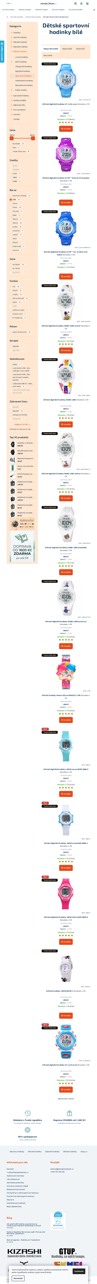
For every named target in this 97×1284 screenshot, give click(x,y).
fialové (17, 242)
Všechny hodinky (17, 1151)
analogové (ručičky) (21, 415)
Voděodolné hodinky (24, 80)
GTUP (16, 173)
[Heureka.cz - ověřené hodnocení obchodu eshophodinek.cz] (58, 1220)
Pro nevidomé (19, 110)
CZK (8, 3)
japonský (17, 350)
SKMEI (16, 181)
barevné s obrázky (21, 196)
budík (16, 306)
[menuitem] (8, 9)
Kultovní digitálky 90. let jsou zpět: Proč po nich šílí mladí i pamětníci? (26, 1232)
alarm (16, 302)
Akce (16, 147)
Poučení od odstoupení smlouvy (21, 1196)
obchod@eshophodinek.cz (62, 1169)
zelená (17, 235)
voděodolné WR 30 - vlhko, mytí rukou (23, 385)
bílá (16, 199)
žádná (16, 364)
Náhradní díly (19, 105)
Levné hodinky (21, 57)
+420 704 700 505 (57, 1172)
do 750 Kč (18, 268)
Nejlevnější (67, 48)
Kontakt (10, 1169)
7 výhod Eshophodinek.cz (18, 1172)
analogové (18, 419)
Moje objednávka (14, 1206)
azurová (17, 250)
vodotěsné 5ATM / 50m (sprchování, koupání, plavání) (21, 377)
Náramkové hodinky (24, 85)
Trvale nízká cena (21, 151)
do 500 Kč (18, 264)
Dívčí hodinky (21, 62)
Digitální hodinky (22, 71)
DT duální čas (19, 318)
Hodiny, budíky (19, 100)
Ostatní (16, 114)
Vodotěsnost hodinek (16, 1203)
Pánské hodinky (20, 42)
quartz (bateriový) (21, 332)
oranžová (18, 231)
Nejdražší (80, 48)
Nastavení (18, 1278)
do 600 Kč (18, 272)
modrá (17, 227)
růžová (17, 223)
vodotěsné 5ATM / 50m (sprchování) (21, 391)
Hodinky (17, 32)
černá (17, 207)
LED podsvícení (20, 298)
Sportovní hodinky (23, 76)
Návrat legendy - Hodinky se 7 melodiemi (23, 1240)
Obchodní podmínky (15, 1182)
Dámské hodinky (20, 46)
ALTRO (16, 166)
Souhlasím (79, 1271)
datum (17, 290)
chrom (16, 203)
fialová (17, 219)
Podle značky (21, 90)
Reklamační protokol (16, 1189)
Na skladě (18, 144)
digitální (17, 346)
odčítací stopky (20, 310)
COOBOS (17, 170)
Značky (16, 119)
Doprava (10, 1199)
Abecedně (48, 55)
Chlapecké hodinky (23, 66)
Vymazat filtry (21, 424)
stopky (17, 294)
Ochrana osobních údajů (17, 1186)
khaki (16, 215)
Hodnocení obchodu (15, 1176)
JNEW (16, 177)
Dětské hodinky (20, 51)
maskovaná (18, 246)
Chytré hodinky (20, 37)
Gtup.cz (84, 1151)
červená (17, 211)
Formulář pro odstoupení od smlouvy (23, 1193)
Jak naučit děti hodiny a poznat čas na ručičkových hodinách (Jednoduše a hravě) (24, 1224)
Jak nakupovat (13, 1179)
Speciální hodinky (21, 95)
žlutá (16, 238)
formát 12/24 (19, 314)
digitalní (17, 407)
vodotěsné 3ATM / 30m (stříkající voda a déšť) (22, 369)
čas (16, 286)
